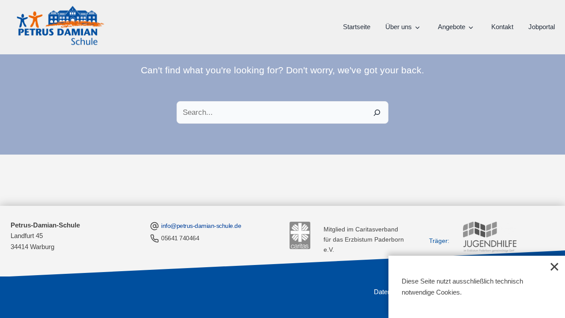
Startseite (356, 26)
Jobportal (541, 26)
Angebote (451, 26)
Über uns (398, 26)
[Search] (377, 112)
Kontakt (502, 26)
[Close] (554, 266)
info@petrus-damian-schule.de (201, 225)
